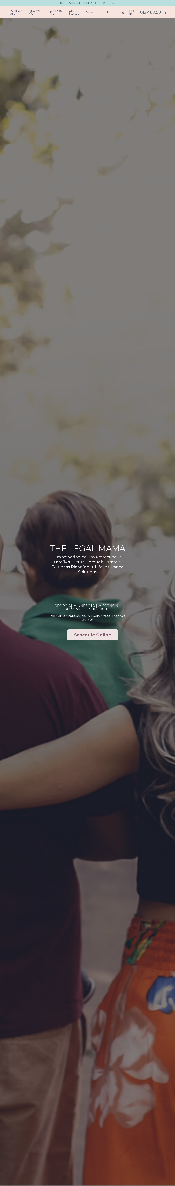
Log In (131, 12)
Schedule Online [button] (92, 634)
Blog (121, 12)
